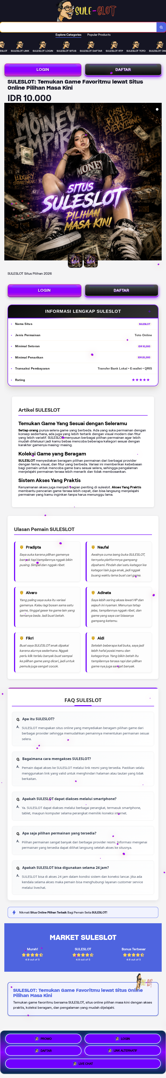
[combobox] (78, 27)
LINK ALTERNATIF (125, 1052)
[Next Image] (158, 182)
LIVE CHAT (86, 1065)
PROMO (46, 1037)
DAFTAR (123, 69)
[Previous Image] (7, 182)
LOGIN (43, 69)
